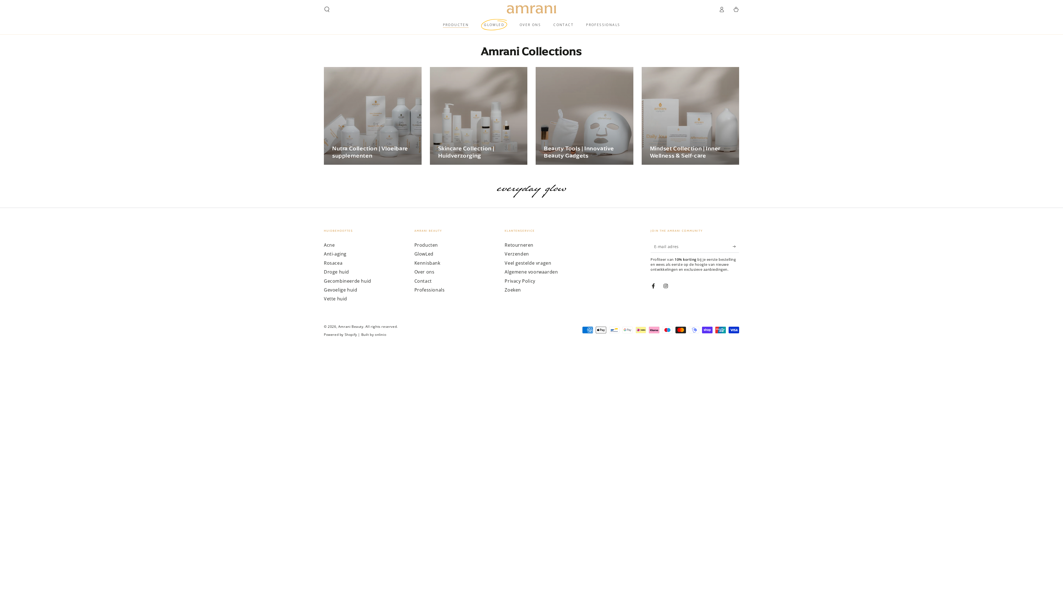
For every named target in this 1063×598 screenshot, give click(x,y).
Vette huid (335, 299)
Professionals (429, 290)
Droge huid (336, 272)
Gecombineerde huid (347, 281)
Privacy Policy (520, 281)
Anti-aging (335, 254)
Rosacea (333, 263)
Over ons (424, 272)
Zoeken (513, 290)
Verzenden (517, 254)
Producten (426, 245)
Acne (329, 245)
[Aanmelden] (736, 246)
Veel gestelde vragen (528, 263)
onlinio (380, 334)
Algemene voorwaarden (531, 272)
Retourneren (519, 245)
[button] (327, 9)
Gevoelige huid (340, 290)
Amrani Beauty (350, 326)
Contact (423, 281)
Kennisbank (427, 263)
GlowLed (424, 254)
